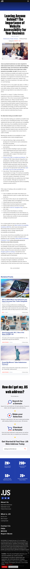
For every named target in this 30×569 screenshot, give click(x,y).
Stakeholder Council (5, 507)
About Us (5, 502)
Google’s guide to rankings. (8, 251)
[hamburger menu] (28, 1)
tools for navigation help (16, 207)
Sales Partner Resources (6, 504)
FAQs (3, 528)
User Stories (5, 342)
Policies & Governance (6, 509)
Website (16, 40)
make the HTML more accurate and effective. (15, 168)
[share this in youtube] (8, 498)
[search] (25, 448)
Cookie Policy (8, 564)
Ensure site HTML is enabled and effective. (14, 157)
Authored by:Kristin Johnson (11, 38)
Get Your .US (4, 516)
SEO (20, 40)
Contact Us (5, 526)
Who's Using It (4, 518)
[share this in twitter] (5, 498)
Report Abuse (6, 533)
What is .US (6, 514)
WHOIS (4, 531)
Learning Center (4, 520)
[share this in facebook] (3, 498)
